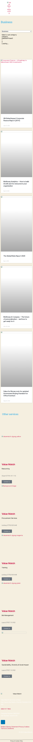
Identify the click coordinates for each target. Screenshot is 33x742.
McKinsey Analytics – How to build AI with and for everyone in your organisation (16, 184)
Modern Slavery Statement (10, 727)
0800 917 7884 (6, 709)
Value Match (8, 464)
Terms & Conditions (7, 728)
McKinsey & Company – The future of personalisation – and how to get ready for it (16, 319)
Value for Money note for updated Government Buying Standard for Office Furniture (16, 393)
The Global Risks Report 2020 (14, 256)
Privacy (21, 727)
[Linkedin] (3, 722)
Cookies (26, 727)
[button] (29, 8)
